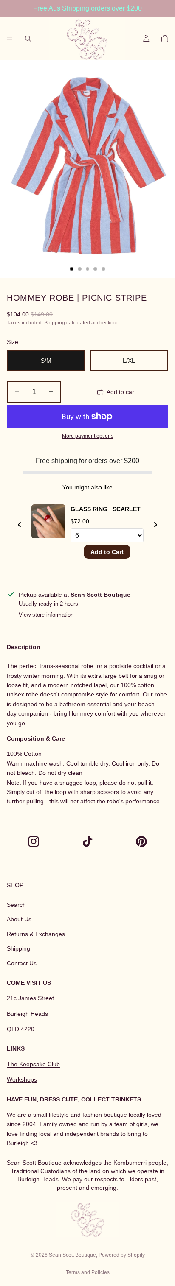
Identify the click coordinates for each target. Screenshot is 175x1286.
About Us (19, 919)
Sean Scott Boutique (72, 1255)
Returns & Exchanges (36, 934)
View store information (46, 615)
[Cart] (164, 38)
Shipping (18, 948)
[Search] (28, 38)
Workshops (22, 1079)
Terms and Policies (88, 1272)
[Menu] (10, 38)
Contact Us (22, 963)
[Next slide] (155, 524)
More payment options (87, 436)
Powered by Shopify (122, 1255)
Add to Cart (107, 551)
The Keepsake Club (33, 1064)
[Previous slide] (19, 524)
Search (16, 904)
